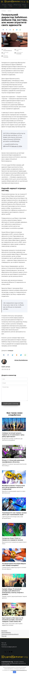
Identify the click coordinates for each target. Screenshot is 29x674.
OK (14, 672)
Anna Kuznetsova (21, 360)
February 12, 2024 (16, 146)
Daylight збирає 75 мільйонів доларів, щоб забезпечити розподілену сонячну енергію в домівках (12, 591)
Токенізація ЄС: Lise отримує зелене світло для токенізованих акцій (14, 513)
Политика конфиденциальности (19, 670)
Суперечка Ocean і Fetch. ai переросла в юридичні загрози (12, 539)
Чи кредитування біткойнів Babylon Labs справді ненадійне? (14, 564)
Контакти (4, 630)
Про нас (3, 636)
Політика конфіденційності (10, 634)
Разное (5, 43)
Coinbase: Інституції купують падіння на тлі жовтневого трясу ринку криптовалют (13, 434)
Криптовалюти (6, 632)
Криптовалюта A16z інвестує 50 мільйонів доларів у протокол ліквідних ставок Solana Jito (12, 619)
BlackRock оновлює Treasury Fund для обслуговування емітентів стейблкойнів (13, 487)
